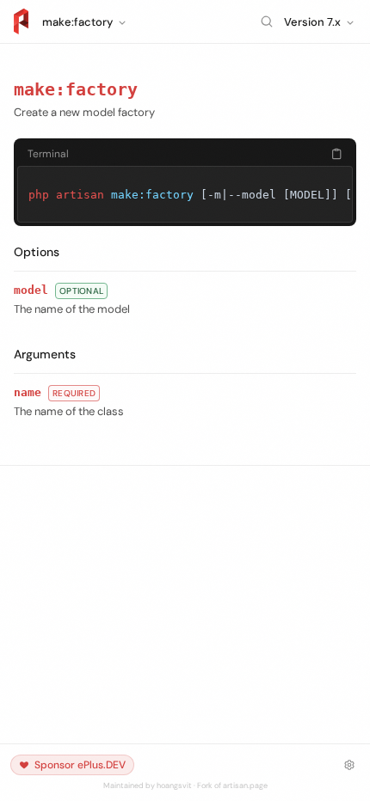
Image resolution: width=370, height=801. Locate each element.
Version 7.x (312, 22)
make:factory (76, 89)
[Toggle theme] (349, 765)
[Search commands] (267, 21)
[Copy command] (336, 154)
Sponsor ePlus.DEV (80, 765)
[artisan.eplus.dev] (21, 21)
